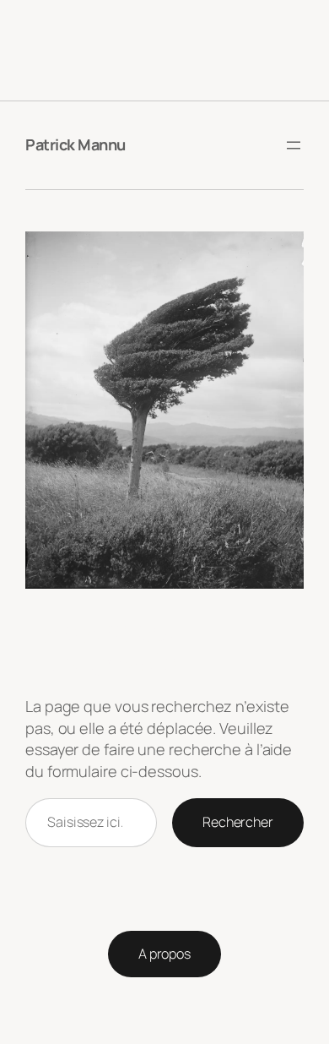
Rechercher (237, 822)
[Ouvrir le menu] (293, 145)
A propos (164, 953)
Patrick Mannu (75, 144)
